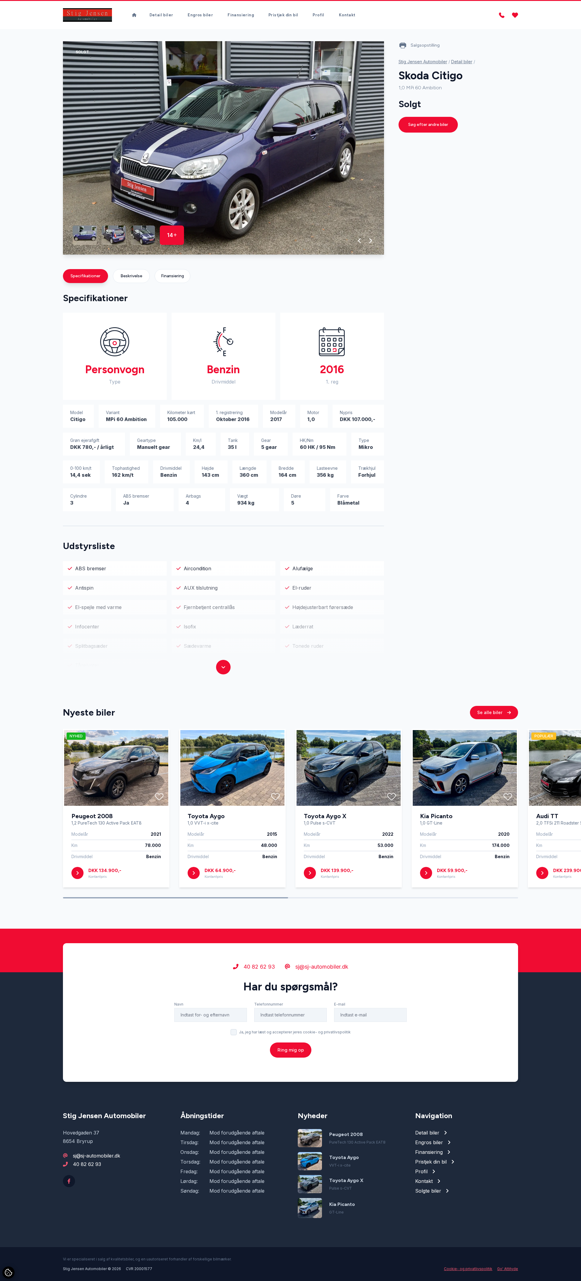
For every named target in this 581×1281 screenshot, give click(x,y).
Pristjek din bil (283, 15)
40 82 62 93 (258, 966)
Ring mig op (290, 1050)
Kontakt (347, 15)
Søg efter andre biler (428, 124)
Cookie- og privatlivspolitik (468, 1268)
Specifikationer (85, 275)
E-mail (339, 1004)
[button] (359, 240)
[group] (223, 148)
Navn (178, 1004)
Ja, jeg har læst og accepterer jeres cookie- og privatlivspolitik (295, 1032)
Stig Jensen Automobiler (423, 61)
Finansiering (241, 15)
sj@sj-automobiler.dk (321, 966)
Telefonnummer (268, 1004)
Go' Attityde (507, 1268)
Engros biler (200, 15)
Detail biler (161, 15)
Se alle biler (490, 712)
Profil (318, 15)
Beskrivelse (131, 275)
